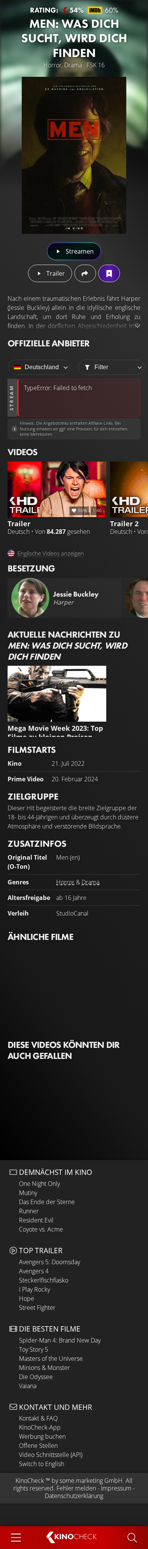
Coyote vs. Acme (41, 1229)
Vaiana (27, 1386)
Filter (101, 367)
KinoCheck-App (40, 1427)
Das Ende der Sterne (47, 1202)
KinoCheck (30, 1480)
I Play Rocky (34, 1289)
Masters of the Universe (51, 1358)
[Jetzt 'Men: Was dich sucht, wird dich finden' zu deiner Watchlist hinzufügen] (109, 273)
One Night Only (39, 1183)
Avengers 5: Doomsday (49, 1262)
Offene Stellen (38, 1445)
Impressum (116, 1488)
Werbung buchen (42, 1436)
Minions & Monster (44, 1367)
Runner (29, 1211)
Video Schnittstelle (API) (50, 1455)
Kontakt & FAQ (38, 1418)
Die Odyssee (36, 1377)
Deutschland (42, 367)
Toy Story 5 (33, 1349)
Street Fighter (37, 1307)
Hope (26, 1298)
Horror (65, 882)
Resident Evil (36, 1220)
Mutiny (28, 1193)
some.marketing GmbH (91, 1480)
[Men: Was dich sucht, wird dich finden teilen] (85, 273)
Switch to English (41, 1464)
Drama (90, 882)
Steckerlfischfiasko (43, 1280)
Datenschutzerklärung (74, 1496)
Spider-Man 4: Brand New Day (60, 1340)
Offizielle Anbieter (49, 343)
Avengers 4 (34, 1271)
